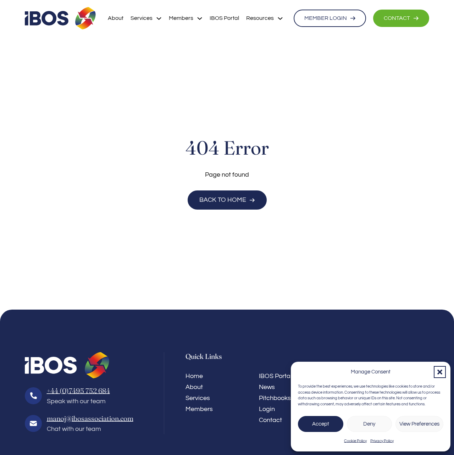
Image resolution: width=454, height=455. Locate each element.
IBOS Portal (224, 18)
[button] (439, 372)
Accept (320, 424)
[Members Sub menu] (200, 18)
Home (194, 376)
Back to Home (222, 199)
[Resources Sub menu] (280, 18)
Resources (260, 18)
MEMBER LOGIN (325, 18)
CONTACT (397, 18)
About (115, 18)
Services (142, 18)
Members (181, 18)
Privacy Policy (382, 441)
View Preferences (419, 424)
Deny (369, 424)
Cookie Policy (355, 441)
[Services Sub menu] (159, 18)
